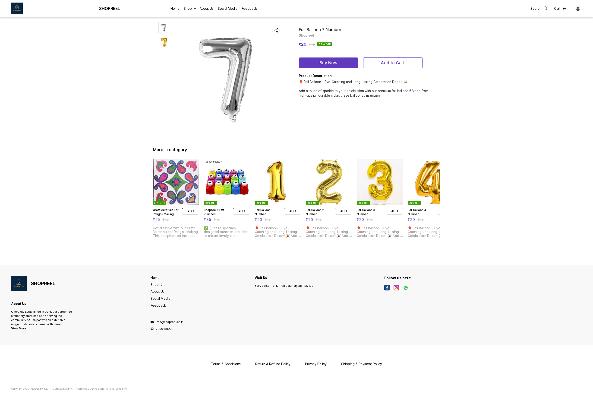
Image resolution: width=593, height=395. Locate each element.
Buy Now (328, 62)
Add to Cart (393, 62)
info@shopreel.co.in (169, 322)
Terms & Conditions (116, 388)
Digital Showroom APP (59, 388)
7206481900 (164, 329)
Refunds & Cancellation (90, 388)
